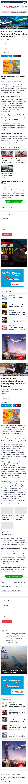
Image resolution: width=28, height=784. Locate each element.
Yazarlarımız (4, 777)
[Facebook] (2, 781)
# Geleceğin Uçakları (19, 582)
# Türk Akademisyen (7, 594)
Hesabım (14, 777)
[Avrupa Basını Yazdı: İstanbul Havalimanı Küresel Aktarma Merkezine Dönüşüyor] (14, 253)
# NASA (4, 590)
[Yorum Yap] (14, 52)
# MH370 (4, 207)
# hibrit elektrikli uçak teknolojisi (11, 586)
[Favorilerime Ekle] (11, 52)
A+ (17, 52)
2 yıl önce (15, 631)
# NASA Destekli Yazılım (14, 590)
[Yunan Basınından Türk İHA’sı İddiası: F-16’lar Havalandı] (14, 305)
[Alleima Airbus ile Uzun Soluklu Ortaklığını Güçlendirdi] (14, 297)
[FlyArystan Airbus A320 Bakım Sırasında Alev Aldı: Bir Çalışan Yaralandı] (14, 320)
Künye (9, 777)
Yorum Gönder (7, 234)
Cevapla (16, 642)
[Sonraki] (26, 252)
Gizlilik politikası (21, 777)
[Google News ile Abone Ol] (6, 48)
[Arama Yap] (23, 6)
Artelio (22, 774)
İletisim (2, 779)
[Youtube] (9, 781)
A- (21, 52)
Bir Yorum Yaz (6, 214)
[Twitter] (6, 781)
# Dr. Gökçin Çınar (7, 582)
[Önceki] (2, 252)
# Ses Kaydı (12, 207)
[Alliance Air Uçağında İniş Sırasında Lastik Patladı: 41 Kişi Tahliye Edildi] (14, 327)
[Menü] (2, 6)
